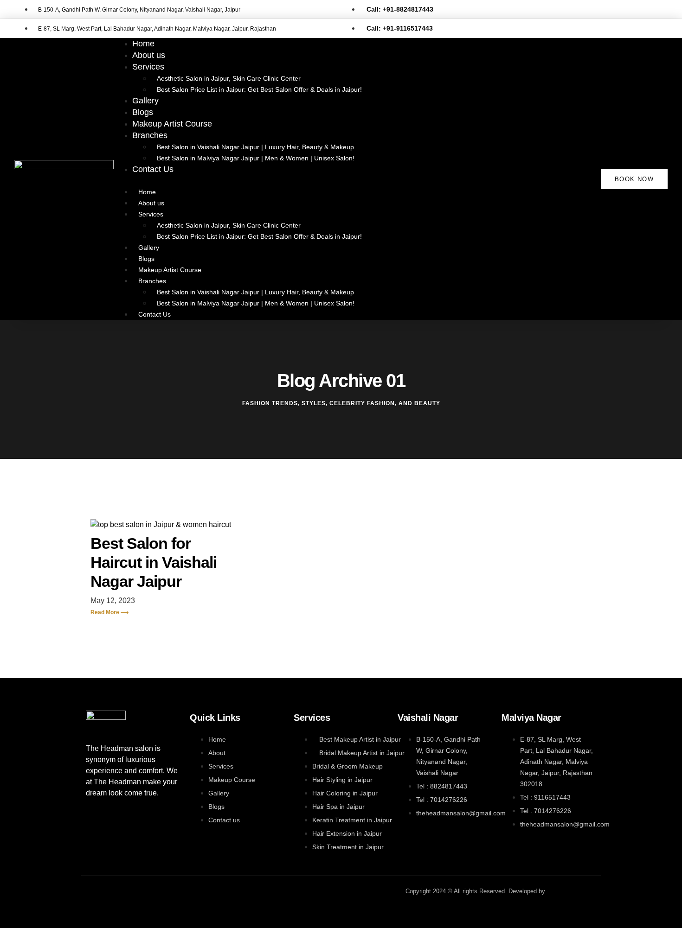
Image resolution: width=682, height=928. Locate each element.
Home (147, 192)
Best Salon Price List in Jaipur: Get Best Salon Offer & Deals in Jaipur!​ (259, 89)
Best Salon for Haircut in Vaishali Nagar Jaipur (153, 562)
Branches (149, 135)
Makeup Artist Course (172, 123)
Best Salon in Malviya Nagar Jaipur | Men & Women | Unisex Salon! (255, 158)
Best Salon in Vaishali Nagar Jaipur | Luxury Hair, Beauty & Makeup (255, 147)
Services (148, 66)
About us (151, 203)
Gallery (148, 247)
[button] (341, 180)
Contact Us (153, 169)
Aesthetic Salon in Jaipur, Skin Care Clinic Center (229, 78)
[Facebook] (97, 892)
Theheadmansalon (571, 891)
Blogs (146, 258)
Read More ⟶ (109, 612)
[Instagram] (130, 892)
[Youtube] (162, 892)
